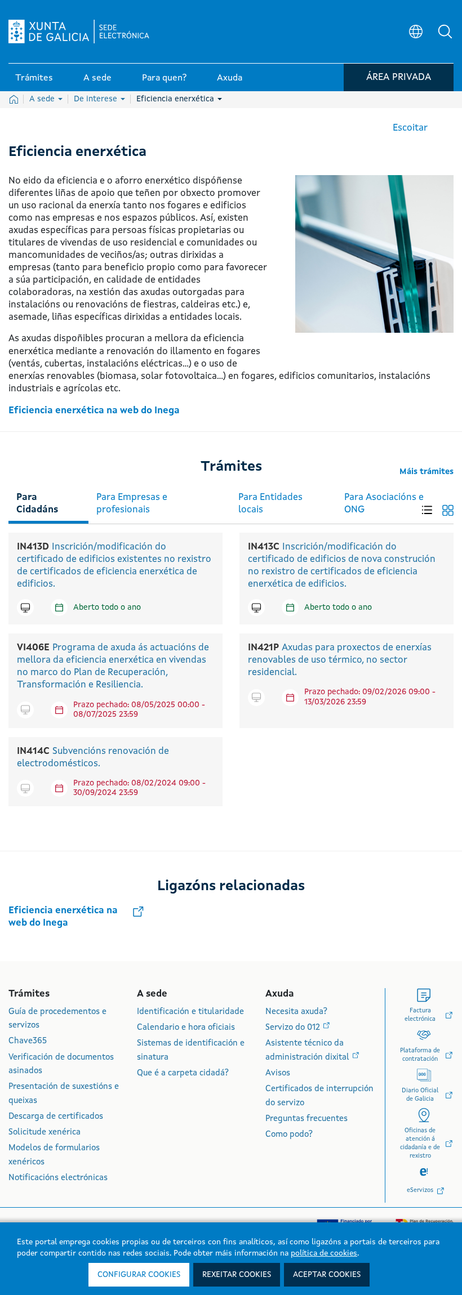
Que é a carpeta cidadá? (183, 1073)
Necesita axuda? (296, 1012)
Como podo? (289, 1135)
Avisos (277, 1073)
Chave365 (27, 1041)
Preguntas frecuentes (306, 1119)
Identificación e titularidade (190, 1012)
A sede (43, 99)
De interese (96, 99)
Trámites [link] (34, 78)
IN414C (33, 751)
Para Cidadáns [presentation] (37, 504)
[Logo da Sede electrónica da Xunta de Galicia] (78, 31)
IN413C (263, 547)
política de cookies (324, 1253)
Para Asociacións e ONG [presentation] (384, 504)
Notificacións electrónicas (58, 1178)
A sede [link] (97, 78)
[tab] (48, 501)
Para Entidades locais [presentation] (270, 504)
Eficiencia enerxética (176, 99)
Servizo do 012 (293, 1028)
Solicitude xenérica (44, 1132)
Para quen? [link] (164, 78)
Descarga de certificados (55, 1117)
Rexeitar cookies (236, 1275)
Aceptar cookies (327, 1275)
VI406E (33, 648)
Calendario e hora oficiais (186, 1028)
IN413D (33, 547)
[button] (445, 31)
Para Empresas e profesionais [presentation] (131, 504)
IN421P (263, 648)
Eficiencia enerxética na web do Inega (94, 411)
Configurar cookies (138, 1275)
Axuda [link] (229, 78)
